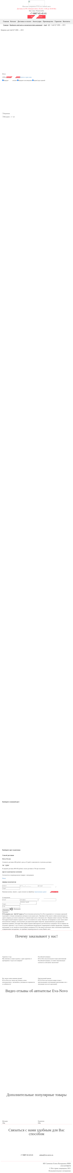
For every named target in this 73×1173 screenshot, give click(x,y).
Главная (6, 21)
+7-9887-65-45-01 (38, 13)
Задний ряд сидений (39, 80)
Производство (48, 21)
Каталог (13, 21)
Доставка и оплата (24, 21)
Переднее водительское (10, 80)
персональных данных (41, 892)
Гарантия (58, 21)
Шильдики (7, 117)
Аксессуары (37, 21)
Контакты (66, 21)
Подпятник (7, 113)
